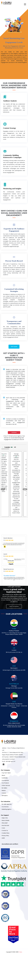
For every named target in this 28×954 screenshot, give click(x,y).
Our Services (5, 806)
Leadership (5, 777)
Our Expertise (5, 780)
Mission (4, 790)
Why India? (5, 822)
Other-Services (6, 785)
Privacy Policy (5, 835)
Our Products (5, 782)
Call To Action (14, 606)
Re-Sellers (4, 788)
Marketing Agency (6, 809)
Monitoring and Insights (12, 189)
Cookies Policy (5, 833)
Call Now (14, 432)
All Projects (5, 795)
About (3, 775)
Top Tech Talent (6, 772)
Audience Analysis (10, 101)
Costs (3, 828)
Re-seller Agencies (7, 804)
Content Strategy (9, 128)
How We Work (5, 825)
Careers (4, 793)
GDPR (3, 838)
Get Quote (14, 346)
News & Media (5, 820)
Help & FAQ (5, 817)
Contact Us (5, 830)
